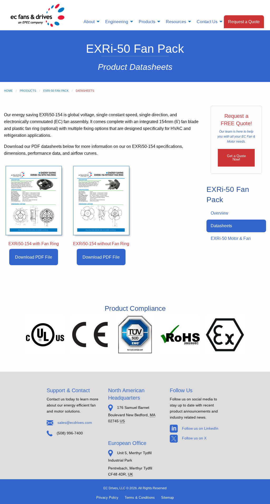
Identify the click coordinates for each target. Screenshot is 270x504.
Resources (176, 21)
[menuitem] (90, 21)
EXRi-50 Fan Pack (56, 90)
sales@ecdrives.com (74, 422)
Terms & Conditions (140, 498)
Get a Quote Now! (236, 157)
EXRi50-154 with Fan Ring (33, 243)
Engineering (116, 21)
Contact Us (207, 21)
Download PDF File (33, 257)
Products (147, 21)
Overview (219, 213)
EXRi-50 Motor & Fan (231, 238)
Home (8, 90)
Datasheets (221, 226)
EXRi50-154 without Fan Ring (101, 243)
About (89, 21)
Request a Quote (244, 21)
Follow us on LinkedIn (200, 428)
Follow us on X (194, 438)
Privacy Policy (107, 498)
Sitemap (167, 498)
